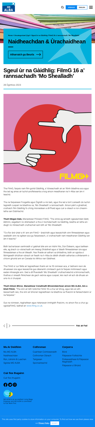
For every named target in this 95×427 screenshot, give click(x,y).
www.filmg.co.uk (34, 305)
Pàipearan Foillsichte (72, 355)
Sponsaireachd (40, 363)
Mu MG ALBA (9, 352)
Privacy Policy (44, 423)
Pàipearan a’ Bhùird (71, 365)
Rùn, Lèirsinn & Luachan (14, 359)
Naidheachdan (10, 355)
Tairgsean (37, 359)
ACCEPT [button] (55, 423)
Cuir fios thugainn (11, 378)
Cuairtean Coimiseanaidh (45, 352)
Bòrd (64, 352)
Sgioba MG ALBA (11, 363)
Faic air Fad (81, 325)
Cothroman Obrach (42, 355)
